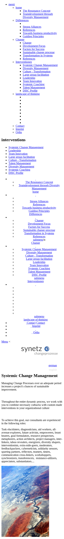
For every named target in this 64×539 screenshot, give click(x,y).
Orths (19, 132)
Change (20, 39)
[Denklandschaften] (35, 284)
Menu (4, 341)
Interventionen (24, 61)
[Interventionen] (35, 246)
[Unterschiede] (35, 194)
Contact (20, 125)
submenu (38, 239)
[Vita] (32, 332)
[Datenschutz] (35, 329)
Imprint (20, 129)
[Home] (35, 178)
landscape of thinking (28, 93)
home (19, 7)
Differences (22, 20)
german (53, 365)
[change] (35, 217)
